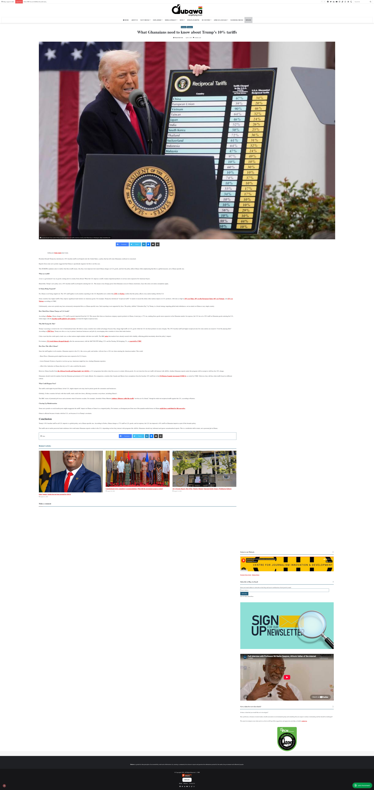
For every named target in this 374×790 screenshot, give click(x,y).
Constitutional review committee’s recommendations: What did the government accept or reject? (134, 489)
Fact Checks (144, 20)
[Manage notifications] (4, 785)
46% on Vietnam (218, 299)
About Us (134, 20)
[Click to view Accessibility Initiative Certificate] (187, 776)
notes (106, 336)
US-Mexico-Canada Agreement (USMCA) (172, 376)
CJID (198, 772)
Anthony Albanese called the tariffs (122, 398)
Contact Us (192, 783)
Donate (187, 780)
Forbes (122, 294)
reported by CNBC (135, 341)
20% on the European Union (203, 299)
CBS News (50, 331)
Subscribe (244, 593)
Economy (183, 27)
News (181, 20)
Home (126, 20)
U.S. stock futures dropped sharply (58, 341)
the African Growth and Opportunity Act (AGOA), (73, 371)
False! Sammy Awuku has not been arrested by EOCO (55, 494)
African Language (220, 20)
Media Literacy (170, 20)
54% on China (189, 299)
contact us (304, 721)
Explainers (157, 20)
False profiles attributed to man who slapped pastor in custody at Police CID (44, 2)
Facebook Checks (237, 20)
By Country (206, 20)
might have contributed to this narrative (172, 408)
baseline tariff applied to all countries (64, 319)
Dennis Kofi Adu (179, 37)
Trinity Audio (57, 253)
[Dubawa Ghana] (187, 10)
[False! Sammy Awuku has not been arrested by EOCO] (71, 471)
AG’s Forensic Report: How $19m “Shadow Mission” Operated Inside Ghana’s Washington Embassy (202, 489)
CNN (115, 294)
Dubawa (185, 783)
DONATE (248, 20)
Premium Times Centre (245, 574)
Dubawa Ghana (255, 574)
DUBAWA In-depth (193, 20)
